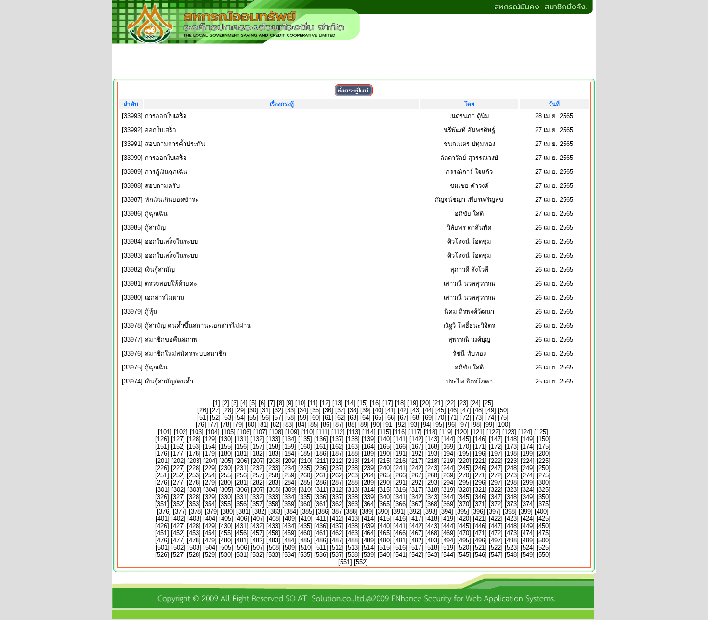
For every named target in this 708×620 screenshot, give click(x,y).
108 (276, 431)
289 (369, 482)
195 (464, 453)
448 (512, 525)
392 (414, 511)
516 (400, 547)
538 (353, 554)
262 (337, 475)
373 (512, 504)
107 (260, 431)
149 (528, 439)
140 (385, 439)
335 (305, 497)
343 (432, 497)
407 (258, 518)
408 (274, 518)
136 (321, 439)
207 (258, 460)
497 (496, 540)
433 (273, 525)
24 (475, 403)
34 (303, 410)
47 (465, 410)
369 (448, 504)
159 (289, 446)
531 (241, 554)
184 (289, 453)
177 (178, 453)
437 (337, 525)
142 (416, 439)
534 (289, 554)
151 (162, 446)
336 (321, 497)
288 (353, 482)
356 (241, 504)
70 (440, 417)
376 (164, 511)
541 (400, 554)
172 (496, 446)
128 (194, 439)
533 (273, 554)
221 (480, 460)
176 (162, 453)
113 (353, 431)
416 (400, 518)
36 (328, 410)
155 (226, 446)
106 (244, 431)
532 (257, 554)
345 (464, 497)
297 (496, 482)
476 (162, 540)
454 (210, 533)
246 (480, 468)
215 (385, 460)
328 (194, 497)
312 (337, 489)
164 (369, 446)
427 (178, 525)
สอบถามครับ (162, 185)
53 (227, 417)
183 (273, 453)
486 (321, 540)
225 (543, 460)
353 (194, 504)
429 (210, 525)
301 (162, 489)
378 (196, 511)
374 (528, 504)
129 (210, 439)
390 (383, 511)
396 (478, 511)
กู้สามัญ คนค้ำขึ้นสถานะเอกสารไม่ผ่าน (198, 325)
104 (213, 431)
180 (226, 453)
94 (426, 424)
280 (226, 482)
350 (543, 497)
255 (226, 475)
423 (512, 518)
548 (512, 554)
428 (194, 525)
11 (313, 403)
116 (400, 431)
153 (194, 446)
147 (496, 439)
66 (390, 417)
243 (432, 468)
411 (321, 518)
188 (353, 453)
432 (257, 525)
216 (400, 460)
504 (210, 547)
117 (415, 431)
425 (543, 518)
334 (289, 497)
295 (464, 482)
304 (210, 489)
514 (369, 547)
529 (210, 554)
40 (378, 410)
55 (252, 417)
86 (326, 424)
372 (496, 504)
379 (212, 511)
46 (453, 410)
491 (400, 540)
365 (385, 504)
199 (528, 453)
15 (362, 403)
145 (464, 439)
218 (432, 460)
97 (463, 424)
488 (353, 540)
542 (416, 554)
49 (490, 410)
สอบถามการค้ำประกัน (175, 143)
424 (528, 518)
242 (416, 468)
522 (496, 547)
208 (274, 460)
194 (448, 453)
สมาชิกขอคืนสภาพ (171, 339)
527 (178, 554)
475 (543, 533)
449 (528, 525)
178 (194, 453)
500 (543, 540)
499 (528, 540)
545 (464, 554)
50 (503, 410)
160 (305, 446)
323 (512, 489)
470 (464, 533)
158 (273, 446)
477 (178, 540)
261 (321, 475)
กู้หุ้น (151, 311)
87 (338, 424)
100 (503, 424)
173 (512, 446)
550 (543, 554)
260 (305, 475)
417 (416, 518)
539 (369, 554)
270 (464, 475)
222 (496, 460)
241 (400, 468)
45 (440, 410)
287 (337, 482)
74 (490, 417)
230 (226, 468)
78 (226, 424)
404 (210, 518)
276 (162, 482)
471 (480, 533)
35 (315, 410)
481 (241, 540)
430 (226, 525)
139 (369, 439)
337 (337, 497)
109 (292, 431)
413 (353, 518)
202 (178, 460)
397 (494, 511)
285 (305, 482)
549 (528, 554)
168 (432, 446)
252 (178, 475)
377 (180, 511)
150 (543, 439)
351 (162, 504)
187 (337, 453)
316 (400, 489)
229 (210, 468)
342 (416, 497)
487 (337, 540)
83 (288, 424)
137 (337, 439)
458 (273, 533)
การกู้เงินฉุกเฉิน (166, 171)
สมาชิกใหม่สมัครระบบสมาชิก (185, 353)
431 (241, 525)
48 (478, 410)
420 (464, 518)
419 (448, 518)
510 (306, 547)
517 (416, 547)
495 (464, 540)
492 (416, 540)
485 (305, 540)
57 (278, 417)
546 (480, 554)
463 (353, 533)
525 (543, 547)
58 (290, 417)
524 (528, 547)
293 (432, 482)
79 (238, 424)
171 (480, 446)
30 (252, 410)
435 (305, 525)
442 (416, 525)
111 (323, 431)
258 (273, 475)
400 (542, 511)
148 (512, 439)
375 (543, 504)
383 (275, 511)
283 (273, 482)
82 (276, 424)
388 (351, 511)
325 (543, 489)
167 (416, 446)
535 (305, 554)
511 (321, 547)
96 (451, 424)
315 (385, 489)
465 (385, 533)
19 (412, 403)
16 (375, 403)
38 (353, 410)
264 (369, 475)
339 (369, 497)
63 (353, 417)
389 (367, 511)
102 (181, 431)
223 (512, 460)
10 (300, 403)
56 (265, 417)
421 (480, 518)
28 (227, 410)
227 (178, 468)
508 (274, 547)
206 (242, 460)
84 (301, 424)
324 (528, 489)
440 (385, 525)
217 (416, 460)
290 (385, 482)
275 (543, 475)
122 (493, 431)
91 (388, 424)
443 (432, 525)
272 (496, 475)
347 (496, 497)
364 (369, 504)
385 (307, 511)
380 (228, 511)
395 (462, 511)
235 (305, 468)
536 (321, 554)
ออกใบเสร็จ (160, 129)
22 (450, 403)
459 (289, 533)
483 (273, 540)
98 (476, 424)
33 (290, 410)
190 (385, 453)
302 (178, 489)
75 (503, 417)
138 (353, 439)
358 (273, 504)
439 (369, 525)
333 (273, 497)
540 (385, 554)
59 (303, 417)
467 (416, 533)
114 (369, 431)
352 (178, 504)
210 (306, 460)
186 (321, 453)
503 (194, 547)
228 (194, 468)
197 (496, 453)
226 (162, 468)
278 (194, 482)
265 (385, 475)
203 (194, 460)
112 (338, 431)
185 (305, 453)
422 (496, 518)
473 (512, 533)
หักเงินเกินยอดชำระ (171, 199)
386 (323, 511)
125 (541, 431)
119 (446, 431)
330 (226, 497)
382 (259, 511)
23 (462, 403)
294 (448, 482)
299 (528, 482)
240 (385, 468)
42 (403, 410)
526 (162, 554)
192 (416, 453)
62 (340, 417)
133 (273, 439)
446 (480, 525)
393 (430, 511)
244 (448, 468)
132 (257, 439)
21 (437, 403)
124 (525, 431)
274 (528, 475)
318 (432, 489)
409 (290, 518)
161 (321, 446)
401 (162, 518)
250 (543, 468)
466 (400, 533)
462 (337, 533)
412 (337, 518)
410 (306, 518)
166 (400, 446)
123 (509, 431)
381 (243, 511)
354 (210, 504)
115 (384, 431)
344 (448, 497)
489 (369, 540)
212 (337, 460)
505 (226, 547)
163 (353, 446)
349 (528, 497)
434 (289, 525)
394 (446, 511)
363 (353, 504)
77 (213, 424)
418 (432, 518)
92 (401, 424)
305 (226, 489)
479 (210, 540)
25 (488, 403)
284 (289, 482)
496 (480, 540)
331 (241, 497)
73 (478, 417)
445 (464, 525)
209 (290, 460)
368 (432, 504)
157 (257, 446)
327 (178, 497)
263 (353, 475)
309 (290, 489)
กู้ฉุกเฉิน (156, 213)
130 (226, 439)
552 (361, 562)
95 (438, 424)
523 (512, 547)
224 (528, 460)
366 (400, 504)
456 (241, 533)
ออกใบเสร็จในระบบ (171, 241)
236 (321, 468)
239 (369, 468)
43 (415, 410)
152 (178, 446)
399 (526, 511)
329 (210, 497)
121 (477, 431)
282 (257, 482)
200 (543, 453)
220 (464, 460)
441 (400, 525)
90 (376, 424)
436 (321, 525)
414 (369, 518)
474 (528, 533)
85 (313, 424)
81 (263, 424)
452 (178, 533)
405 (226, 518)
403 (194, 518)
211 (321, 460)
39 (365, 410)
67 (403, 417)
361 (321, 504)
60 (315, 417)
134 (289, 439)
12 (325, 403)
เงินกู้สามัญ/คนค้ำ (169, 381)
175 (543, 446)
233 (273, 468)
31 (265, 410)
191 (400, 453)
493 (432, 540)
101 (165, 431)
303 (194, 489)
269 (448, 475)
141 (400, 439)
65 (378, 417)
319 (448, 489)
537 (337, 554)
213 (353, 460)
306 (242, 489)
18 (400, 403)
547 (496, 554)
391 (398, 511)
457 (257, 533)
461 (321, 533)
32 (278, 410)
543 (432, 554)
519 (448, 547)
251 (162, 475)
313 (353, 489)
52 (215, 417)
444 (448, 525)
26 (202, 410)
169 (448, 446)
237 (337, 468)
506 (242, 547)
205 (226, 460)
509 (290, 547)
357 (257, 504)
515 (385, 547)
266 (400, 475)
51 (202, 417)
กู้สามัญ (155, 227)
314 (369, 489)
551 (345, 562)
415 (385, 518)
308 (274, 489)
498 (512, 540)
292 (416, 482)
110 (308, 431)
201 (162, 460)
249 (528, 468)
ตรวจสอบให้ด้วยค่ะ (171, 283)
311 (321, 489)
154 (210, 446)
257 (257, 475)
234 (289, 468)
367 (416, 504)
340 (385, 497)
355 (226, 504)
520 (464, 547)
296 (480, 482)
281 (241, 482)
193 (432, 453)
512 (337, 547)
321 (480, 489)
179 (210, 453)
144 (448, 439)
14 (350, 403)
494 (448, 540)
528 (194, 554)
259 (289, 475)
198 (512, 453)
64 (365, 417)
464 (369, 533)
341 (400, 497)
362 (337, 504)
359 (289, 504)
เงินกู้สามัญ (160, 269)
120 (462, 431)
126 (162, 439)
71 (453, 417)
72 (465, 417)
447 (496, 525)
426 (162, 525)
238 (353, 468)
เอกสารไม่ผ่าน (164, 297)
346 (480, 497)
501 (162, 547)
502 (178, 547)
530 (226, 554)
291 (400, 482)
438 (353, 525)
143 (432, 439)
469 (448, 533)
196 (480, 453)
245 (464, 468)
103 (197, 431)
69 (428, 417)
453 (194, 533)
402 (178, 518)
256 (241, 475)
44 (428, 410)
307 (258, 489)
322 (496, 489)
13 (337, 403)
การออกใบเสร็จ (166, 115)
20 (425, 403)
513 (353, 547)
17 (387, 403)
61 (328, 417)
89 (363, 424)
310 (306, 489)
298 (512, 482)
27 (215, 410)
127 (178, 439)
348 (512, 497)
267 (416, 475)
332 (257, 497)
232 (257, 468)
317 (416, 489)
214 (369, 460)
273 (512, 475)
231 (241, 468)
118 (430, 431)
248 (512, 468)
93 (413, 424)
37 (340, 410)
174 (528, 446)
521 (480, 547)
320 (464, 489)
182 (257, 453)
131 (241, 439)
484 (289, 540)
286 (321, 482)
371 (480, 504)
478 (194, 540)
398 (510, 511)
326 (162, 497)
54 (240, 417)
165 (385, 446)
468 (432, 533)
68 (415, 417)
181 (241, 453)
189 (369, 453)
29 (240, 410)
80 (251, 424)
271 (480, 475)
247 (496, 468)
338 (353, 497)
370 (464, 504)
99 (488, 424)
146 (480, 439)
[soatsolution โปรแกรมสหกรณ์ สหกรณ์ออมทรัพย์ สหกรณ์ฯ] (353, 616)
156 (241, 446)
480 (226, 540)
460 (305, 533)
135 (305, 439)
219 (448, 460)
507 (258, 547)
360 (305, 504)
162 (337, 446)
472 (496, 533)
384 (291, 511)
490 (385, 540)
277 (178, 482)
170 (464, 446)
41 (390, 410)
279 (210, 482)
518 (432, 547)
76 (200, 424)
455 (226, 533)
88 (351, 424)
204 (210, 460)
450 (543, 525)
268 (432, 475)
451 (162, 533)
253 (194, 475)
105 (228, 431)
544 (448, 554)
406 (242, 518)
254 (210, 475)
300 (543, 482)
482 (257, 540)
